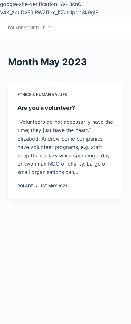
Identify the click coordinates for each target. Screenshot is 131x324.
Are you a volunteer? (46, 107)
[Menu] (120, 28)
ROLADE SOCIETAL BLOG (30, 27)
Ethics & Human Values (42, 94)
